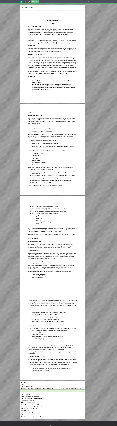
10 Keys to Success (25, 414)
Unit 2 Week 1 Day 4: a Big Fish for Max (29, 408)
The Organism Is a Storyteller (27, 400)
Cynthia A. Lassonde (25, 394)
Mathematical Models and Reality (28, 412)
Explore (35, 1)
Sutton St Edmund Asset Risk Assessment (30, 396)
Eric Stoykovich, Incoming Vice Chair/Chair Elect (31, 406)
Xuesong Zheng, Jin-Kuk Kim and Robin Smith (31, 404)
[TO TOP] (58, 422)
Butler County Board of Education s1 (29, 402)
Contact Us (65, 425)
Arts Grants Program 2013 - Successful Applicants (31, 398)
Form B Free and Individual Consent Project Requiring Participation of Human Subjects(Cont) (41, 416)
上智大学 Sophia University (26, 410)
